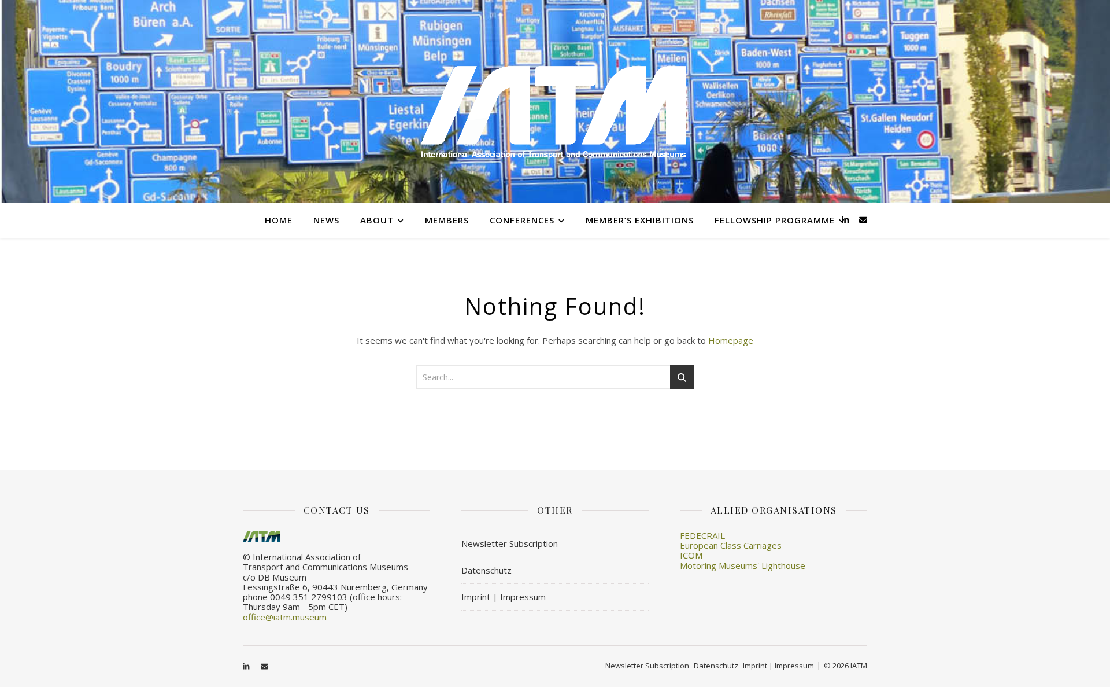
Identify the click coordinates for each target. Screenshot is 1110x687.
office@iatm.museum (285, 617)
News (326, 220)
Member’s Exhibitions (640, 220)
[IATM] (555, 101)
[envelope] (863, 219)
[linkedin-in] (846, 219)
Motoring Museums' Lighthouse (742, 565)
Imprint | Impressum (503, 596)
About (377, 220)
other (555, 510)
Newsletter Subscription (509, 543)
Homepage (730, 340)
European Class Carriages (731, 545)
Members (447, 220)
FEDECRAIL (702, 535)
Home (279, 220)
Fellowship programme (775, 220)
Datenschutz (486, 570)
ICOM (691, 555)
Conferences (522, 220)
